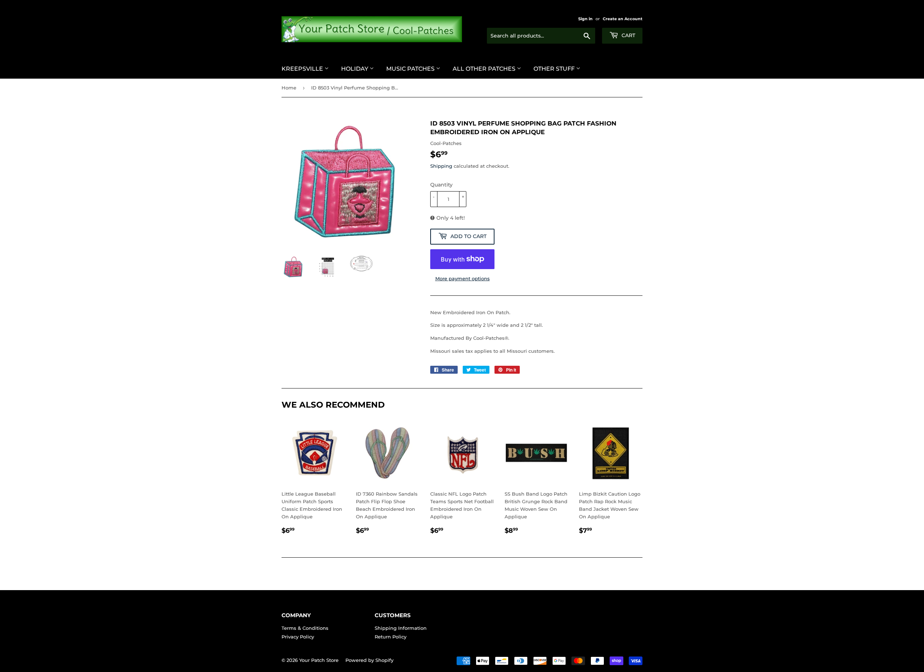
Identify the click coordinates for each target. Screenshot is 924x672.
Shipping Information (401, 628)
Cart (627, 35)
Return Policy (390, 637)
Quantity (441, 184)
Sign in (585, 18)
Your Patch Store (319, 660)
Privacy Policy (298, 637)
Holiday (355, 68)
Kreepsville (303, 68)
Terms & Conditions (305, 628)
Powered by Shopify (369, 660)
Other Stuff (554, 68)
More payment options (462, 278)
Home (289, 88)
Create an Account (622, 18)
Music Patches (411, 68)
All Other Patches (485, 68)
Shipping (441, 166)
